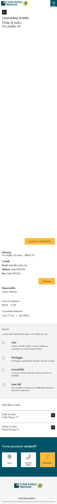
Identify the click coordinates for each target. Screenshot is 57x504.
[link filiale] (53, 415)
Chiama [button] (46, 281)
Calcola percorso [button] (40, 241)
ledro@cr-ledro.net (18, 265)
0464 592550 (18, 269)
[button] (53, 3)
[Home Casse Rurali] (14, 3)
